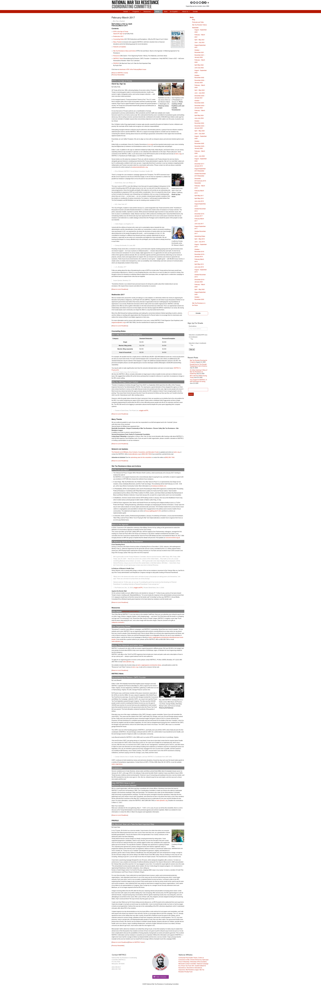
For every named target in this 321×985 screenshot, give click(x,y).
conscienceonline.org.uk (172, 537)
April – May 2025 (200, 131)
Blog (193, 19)
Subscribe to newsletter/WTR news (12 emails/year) (198, 336)
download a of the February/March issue (132, 69)
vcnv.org (150, 144)
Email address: (193, 326)
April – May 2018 (200, 239)
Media (157, 11)
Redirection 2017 (118, 36)
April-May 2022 (199, 65)
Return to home (136, 942)
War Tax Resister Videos (199, 25)
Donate (195, 11)
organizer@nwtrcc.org (118, 322)
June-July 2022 (199, 68)
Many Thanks (117, 42)
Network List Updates (119, 46)
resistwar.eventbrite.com (159, 486)
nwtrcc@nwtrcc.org (117, 641)
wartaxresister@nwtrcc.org (140, 167)
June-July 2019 (199, 267)
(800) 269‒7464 (169, 457)
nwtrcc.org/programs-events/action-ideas (149, 665)
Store (165, 11)
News (118, 58)
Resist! (125, 11)
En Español (174, 11)
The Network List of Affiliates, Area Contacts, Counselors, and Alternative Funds (135, 452)
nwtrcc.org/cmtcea (117, 764)
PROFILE (116, 63)
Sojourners (181, 969)
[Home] (135, 4)
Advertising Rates (200, 236)
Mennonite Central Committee (187, 963)
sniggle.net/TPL (143, 410)
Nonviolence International (194, 967)
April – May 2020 (200, 289)
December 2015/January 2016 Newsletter (200, 181)
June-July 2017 (199, 224)
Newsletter (195, 28)
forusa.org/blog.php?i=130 (153, 511)
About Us (185, 11)
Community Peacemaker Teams (187, 957)
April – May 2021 (200, 40)
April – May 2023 (200, 90)
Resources (147, 11)
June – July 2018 (200, 242)
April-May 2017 (199, 195)
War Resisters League (192, 969)
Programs (135, 11)
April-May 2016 (199, 198)
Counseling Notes (118, 39)
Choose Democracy (196, 959)
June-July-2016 (199, 201)
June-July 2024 (199, 118)
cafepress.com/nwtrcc (130, 611)
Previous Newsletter (118, 75)
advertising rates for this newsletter (141, 457)
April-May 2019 (199, 264)
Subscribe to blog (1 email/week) (197, 343)
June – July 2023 (200, 93)
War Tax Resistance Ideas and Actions (124, 51)
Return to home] (120, 72)
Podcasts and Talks (198, 22)
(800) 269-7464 (146, 454)
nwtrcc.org (178, 153)
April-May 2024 (199, 115)
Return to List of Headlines (120, 289)
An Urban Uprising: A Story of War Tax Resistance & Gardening (198, 371)
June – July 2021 (200, 42)
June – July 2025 (200, 133)
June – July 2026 (200, 156)
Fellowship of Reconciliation (198, 961)
